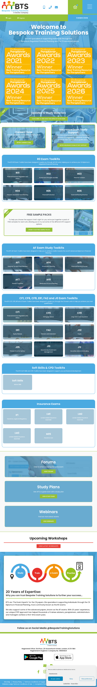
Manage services (53, 673)
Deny (71, 679)
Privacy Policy (74, 683)
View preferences (86, 679)
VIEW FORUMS (48, 471)
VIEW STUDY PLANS (48, 496)
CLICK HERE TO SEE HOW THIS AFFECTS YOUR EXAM (48, 119)
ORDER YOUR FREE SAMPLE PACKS (39, 230)
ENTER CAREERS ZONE (24, 143)
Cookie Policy (66, 683)
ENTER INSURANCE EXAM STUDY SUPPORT (73, 145)
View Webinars (48, 521)
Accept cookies (55, 679)
